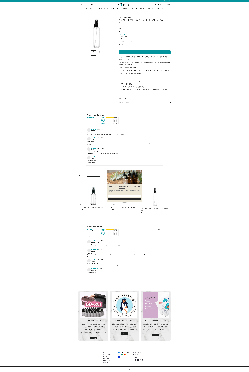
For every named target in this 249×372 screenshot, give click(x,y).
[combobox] (86, 4)
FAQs (104, 352)
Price (120, 28)
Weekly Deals (88, 8)
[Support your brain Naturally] (156, 305)
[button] (122, 35)
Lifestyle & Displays (146, 8)
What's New (161, 8)
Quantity (121, 44)
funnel (139, 89)
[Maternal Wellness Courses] (124, 305)
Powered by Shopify (129, 369)
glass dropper (133, 89)
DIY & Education (112, 8)
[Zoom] (96, 31)
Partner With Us (106, 360)
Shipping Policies (107, 354)
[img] (94, 129)
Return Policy (106, 358)
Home (120, 17)
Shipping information (125, 99)
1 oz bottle (134, 67)
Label (145, 91)
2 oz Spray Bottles (127, 17)
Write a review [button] (157, 118)
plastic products (138, 58)
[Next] (113, 53)
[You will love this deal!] (93, 305)
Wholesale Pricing (124, 102)
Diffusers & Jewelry (129, 8)
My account (105, 362)
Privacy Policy (106, 356)
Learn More (133, 1)
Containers (100, 8)
